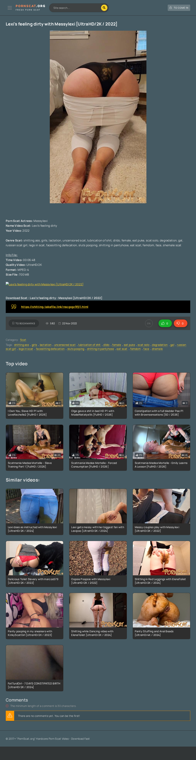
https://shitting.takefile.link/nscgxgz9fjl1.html (54, 307)
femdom (135, 349)
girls (34, 345)
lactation (45, 345)
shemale (157, 349)
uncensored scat (65, 345)
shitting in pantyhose (100, 349)
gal (172, 345)
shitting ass (21, 345)
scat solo (143, 345)
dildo (106, 345)
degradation (159, 345)
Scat (23, 340)
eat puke (129, 345)
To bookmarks (25, 323)
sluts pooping (75, 349)
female (116, 345)
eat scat (122, 349)
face (146, 349)
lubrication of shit (89, 345)
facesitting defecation (50, 349)
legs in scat (26, 349)
